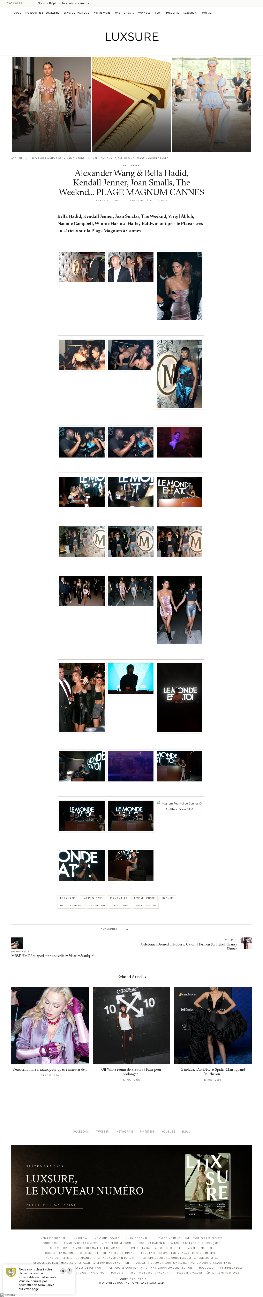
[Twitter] (123, 49)
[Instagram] (129, 49)
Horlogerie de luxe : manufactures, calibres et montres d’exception (80, 1262)
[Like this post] (130, 929)
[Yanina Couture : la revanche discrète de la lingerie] (211, 104)
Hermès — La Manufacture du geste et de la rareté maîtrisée (171, 1248)
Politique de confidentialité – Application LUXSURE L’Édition (150, 1267)
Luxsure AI (190, 12)
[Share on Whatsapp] (151, 929)
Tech (158, 12)
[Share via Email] (162, 929)
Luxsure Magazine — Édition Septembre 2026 (208, 1272)
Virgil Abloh (120, 905)
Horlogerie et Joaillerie (42, 12)
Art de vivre (102, 12)
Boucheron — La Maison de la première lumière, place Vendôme (87, 1243)
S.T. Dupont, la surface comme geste (131, 139)
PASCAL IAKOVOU (32, 144)
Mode (17, 12)
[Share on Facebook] (135, 929)
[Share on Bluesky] (159, 929)
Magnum (167, 898)
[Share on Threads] (155, 929)
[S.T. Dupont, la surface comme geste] (131, 104)
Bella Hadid (68, 898)
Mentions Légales (107, 1238)
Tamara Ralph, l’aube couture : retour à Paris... (68, 3)
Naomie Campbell (71, 905)
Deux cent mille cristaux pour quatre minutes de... (50, 1070)
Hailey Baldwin (93, 898)
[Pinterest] (134, 49)
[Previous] (29, 3)
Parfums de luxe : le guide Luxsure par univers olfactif (182, 1258)
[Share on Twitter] (139, 929)
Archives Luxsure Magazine (150, 1272)
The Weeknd (97, 905)
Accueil (16, 158)
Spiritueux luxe (231, 1267)
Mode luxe (206, 1267)
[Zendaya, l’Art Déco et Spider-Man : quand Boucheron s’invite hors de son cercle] (213, 1025)
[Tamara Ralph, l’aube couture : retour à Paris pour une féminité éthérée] (51, 104)
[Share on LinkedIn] (147, 929)
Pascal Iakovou (113, 144)
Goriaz (207, 12)
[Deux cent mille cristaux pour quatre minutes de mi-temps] (50, 1025)
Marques (117, 1272)
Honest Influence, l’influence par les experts (190, 1238)
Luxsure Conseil (138, 1238)
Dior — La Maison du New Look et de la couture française (179, 1243)
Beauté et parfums (76, 12)
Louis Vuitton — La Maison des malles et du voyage (85, 1248)
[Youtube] (140, 49)
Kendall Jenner (144, 898)
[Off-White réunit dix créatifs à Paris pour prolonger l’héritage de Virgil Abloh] (131, 1025)
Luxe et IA (172, 12)
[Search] (250, 13)
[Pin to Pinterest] (143, 929)
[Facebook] (117, 49)
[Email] (146, 49)
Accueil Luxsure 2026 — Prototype (79, 1272)
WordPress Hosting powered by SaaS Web (131, 1282)
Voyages (144, 12)
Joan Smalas (118, 898)
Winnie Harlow (146, 905)
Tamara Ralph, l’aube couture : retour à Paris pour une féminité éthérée (47, 133)
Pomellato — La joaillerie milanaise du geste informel (179, 1253)
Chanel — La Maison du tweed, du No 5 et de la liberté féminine (89, 1253)
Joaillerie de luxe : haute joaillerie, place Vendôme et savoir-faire (184, 1262)
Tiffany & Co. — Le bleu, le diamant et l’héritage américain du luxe (88, 1258)
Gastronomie (124, 12)
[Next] (34, 3)
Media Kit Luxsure (53, 1238)
